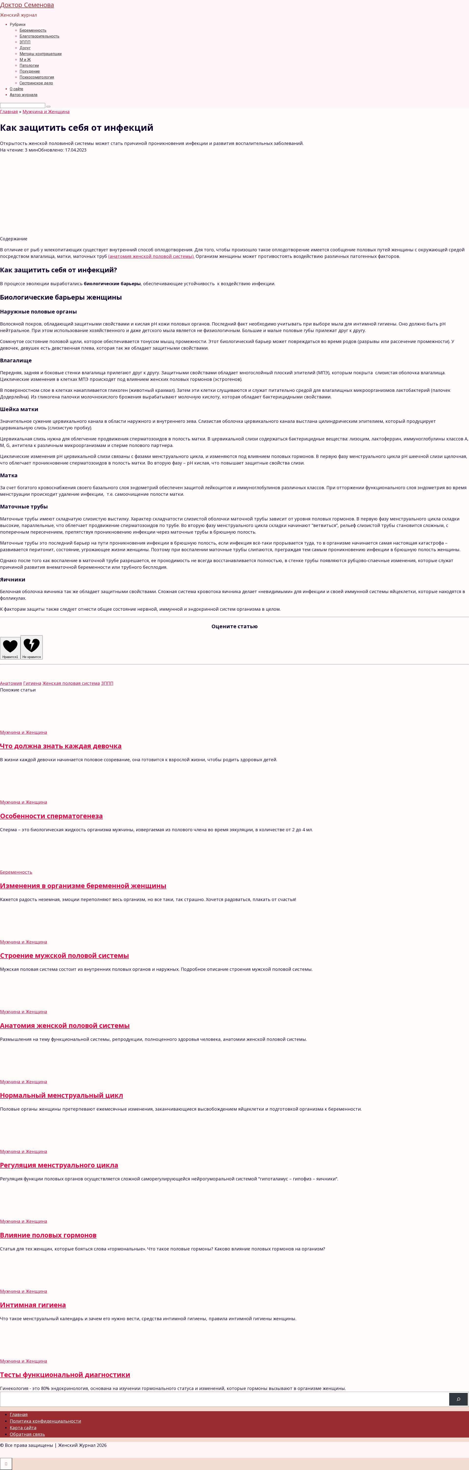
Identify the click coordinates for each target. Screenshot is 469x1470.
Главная (19, 1414)
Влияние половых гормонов (48, 1234)
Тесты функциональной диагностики (65, 1374)
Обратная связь (27, 1434)
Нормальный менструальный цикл (61, 1095)
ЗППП (25, 42)
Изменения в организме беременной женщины (83, 885)
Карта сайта (23, 1427)
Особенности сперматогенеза (51, 815)
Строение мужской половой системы (64, 955)
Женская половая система (71, 683)
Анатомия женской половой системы (65, 1025)
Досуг (25, 48)
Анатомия (11, 683)
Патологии (29, 65)
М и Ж (25, 59)
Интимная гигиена (33, 1304)
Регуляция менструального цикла (59, 1164)
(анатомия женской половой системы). (151, 256)
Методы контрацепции (41, 53)
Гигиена (32, 683)
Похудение (30, 71)
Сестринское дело (36, 83)
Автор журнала (23, 94)
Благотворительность (39, 36)
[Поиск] (458, 1399)
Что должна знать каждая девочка (61, 745)
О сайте (16, 89)
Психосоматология (37, 77)
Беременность (33, 30)
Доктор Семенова (27, 4)
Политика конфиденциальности (45, 1421)
